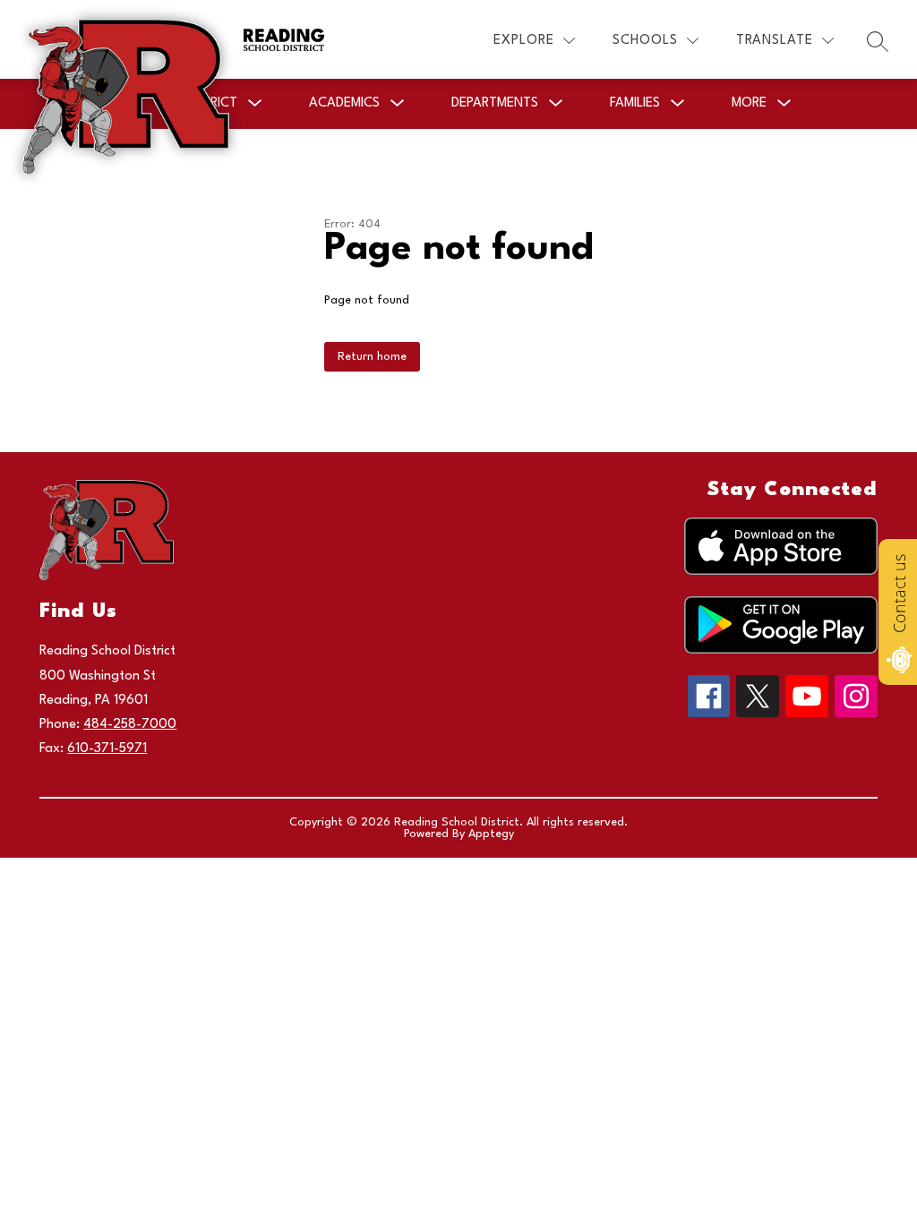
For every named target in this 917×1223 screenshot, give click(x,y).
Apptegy (491, 834)
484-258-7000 (129, 724)
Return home (372, 357)
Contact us (899, 593)
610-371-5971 (107, 749)
